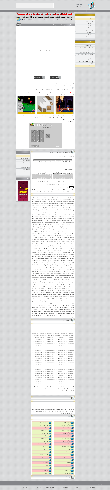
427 (46, 367)
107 (46, 337)
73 (71, 333)
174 (60, 343)
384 (39, 364)
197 (66, 345)
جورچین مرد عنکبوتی (44, 454)
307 (46, 356)
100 (73, 335)
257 (66, 350)
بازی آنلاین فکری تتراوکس (36, 311)
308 (48, 356)
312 (56, 356)
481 (33, 373)
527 (46, 377)
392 (56, 364)
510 (52, 375)
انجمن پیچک (92, 487)
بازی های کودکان (90, 27)
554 (60, 379)
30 (43, 331)
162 (35, 343)
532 (56, 377)
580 (73, 381)
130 (52, 339)
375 (62, 362)
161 (33, 343)
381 (33, 364)
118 (69, 337)
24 (34, 331)
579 (71, 381)
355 (62, 360)
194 (60, 345)
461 (33, 371)
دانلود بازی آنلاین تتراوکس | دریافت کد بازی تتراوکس (60, 152)
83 (45, 335)
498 (69, 373)
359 (71, 360)
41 (61, 331)
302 (35, 356)
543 (37, 379)
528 (48, 377)
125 (41, 339)
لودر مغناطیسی (67, 457)
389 (50, 364)
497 (66, 373)
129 (50, 339)
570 (52, 381)
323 (37, 358)
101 (33, 337)
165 (41, 343)
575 (62, 381)
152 (56, 341)
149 (50, 341)
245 (41, 350)
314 (60, 356)
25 (35, 331)
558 (69, 379)
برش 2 (47, 467)
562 (35, 381)
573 (58, 381)
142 (35, 341)
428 (48, 367)
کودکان (55, 10)
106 (43, 337)
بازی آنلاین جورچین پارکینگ (65, 433)
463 (37, 371)
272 (56, 352)
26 (37, 331)
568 (48, 381)
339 (71, 358)
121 (33, 339)
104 (39, 337)
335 (62, 358)
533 (58, 377)
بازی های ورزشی (90, 25)
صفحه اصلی (90, 10)
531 (54, 377)
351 (54, 360)
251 (54, 350)
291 (54, 354)
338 (69, 358)
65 (58, 333)
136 (64, 339)
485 (41, 373)
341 (33, 360)
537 (66, 377)
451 (54, 369)
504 (39, 375)
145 (41, 341)
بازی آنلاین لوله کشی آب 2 (43, 443)
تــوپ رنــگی (68, 451)
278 (69, 352)
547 (46, 379)
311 (54, 356)
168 (48, 343)
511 (54, 375)
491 (54, 373)
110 (52, 337)
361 (33, 362)
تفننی (38, 10)
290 (52, 354)
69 (64, 333)
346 (43, 360)
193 (58, 345)
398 (69, 364)
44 (66, 331)
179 (71, 343)
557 (66, 379)
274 (60, 352)
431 (54, 367)
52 (37, 333)
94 (63, 335)
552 (56, 379)
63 (55, 333)
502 (35, 375)
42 (63, 331)
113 (58, 337)
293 (58, 354)
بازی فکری (29, 10)
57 (45, 333)
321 (33, 358)
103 (37, 337)
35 (51, 331)
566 (43, 381)
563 (37, 381)
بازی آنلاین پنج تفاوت (44, 427)
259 (71, 350)
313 (58, 356)
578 (69, 381)
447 (46, 369)
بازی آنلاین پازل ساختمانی (43, 435)
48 (72, 331)
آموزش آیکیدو (90, 58)
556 (64, 379)
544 (39, 379)
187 (46, 345)
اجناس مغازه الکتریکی (50, 487)
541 (33, 379)
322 (35, 358)
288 (48, 354)
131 (54, 339)
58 (47, 333)
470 (52, 371)
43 (64, 331)
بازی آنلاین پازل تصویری (66, 435)
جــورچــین (68, 454)
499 (71, 373)
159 (71, 341)
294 (60, 354)
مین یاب (69, 449)
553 (58, 379)
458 (69, 369)
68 (63, 333)
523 (37, 377)
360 (73, 360)
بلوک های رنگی (68, 470)
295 (62, 354)
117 (66, 337)
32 (47, 331)
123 (37, 339)
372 (56, 362)
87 (51, 335)
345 (41, 360)
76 (34, 335)
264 (39, 352)
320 (73, 356)
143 (37, 341)
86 (50, 335)
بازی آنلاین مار (45, 446)
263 (37, 352)
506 (43, 375)
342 (35, 360)
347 (46, 360)
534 (60, 377)
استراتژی (36, 199)
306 (43, 356)
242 (35, 350)
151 (54, 341)
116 (64, 337)
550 (52, 379)
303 (37, 356)
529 (50, 377)
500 (73, 373)
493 (58, 373)
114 (60, 337)
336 (64, 358)
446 (43, 369)
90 (56, 335)
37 (55, 331)
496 (64, 373)
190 (52, 345)
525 (41, 377)
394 (60, 364)
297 (66, 354)
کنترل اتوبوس (45, 462)
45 (68, 331)
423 (37, 367)
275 (62, 352)
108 (48, 337)
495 (62, 373)
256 (64, 350)
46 (69, 331)
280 (73, 352)
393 (58, 364)
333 (58, 358)
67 (61, 333)
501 (33, 375)
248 (48, 350)
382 (35, 364)
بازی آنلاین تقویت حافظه (43, 441)
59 (48, 333)
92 (59, 335)
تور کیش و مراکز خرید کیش (88, 56)
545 (41, 379)
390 (52, 364)
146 (43, 341)
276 (64, 352)
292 (56, 354)
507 (46, 375)
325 (41, 358)
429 (50, 367)
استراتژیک (20, 10)
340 (73, 358)
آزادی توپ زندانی (45, 470)
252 (56, 350)
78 (37, 335)
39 (58, 331)
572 (56, 381)
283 (37, 354)
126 (43, 339)
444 (39, 369)
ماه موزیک (65, 487)
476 (64, 371)
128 (48, 339)
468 (48, 371)
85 (48, 335)
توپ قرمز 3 (68, 465)
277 (66, 352)
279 (71, 352)
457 (66, 369)
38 (56, 331)
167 (46, 343)
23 (32, 331)
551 (54, 379)
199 (71, 345)
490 (52, 373)
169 (50, 343)
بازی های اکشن (90, 23)
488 (48, 373)
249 (50, 350)
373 (58, 362)
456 (64, 369)
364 (39, 362)
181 (33, 345)
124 (39, 339)
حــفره (47, 451)
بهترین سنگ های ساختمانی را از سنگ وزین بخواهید (85, 48)
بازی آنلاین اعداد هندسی (66, 430)
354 (60, 360)
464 (39, 371)
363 (37, 362)
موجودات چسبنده (45, 465)
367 (46, 362)
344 (39, 360)
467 (46, 371)
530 (52, 377)
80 (40, 335)
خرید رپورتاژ (91, 65)
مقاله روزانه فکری (66, 320)
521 (33, 377)
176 (64, 343)
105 (41, 337)
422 (35, 367)
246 (43, 350)
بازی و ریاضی (68, 473)
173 (58, 343)
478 (69, 371)
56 (43, 333)
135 (62, 339)
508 (48, 375)
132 (56, 339)
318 (69, 356)
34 (50, 331)
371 (54, 362)
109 (50, 337)
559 (71, 379)
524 (39, 377)
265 (41, 352)
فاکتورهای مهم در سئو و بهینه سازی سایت (85, 54)
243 (37, 350)
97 (67, 335)
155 (62, 341)
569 (50, 381)
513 (58, 375)
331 (54, 358)
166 (43, 343)
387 (46, 364)
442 (35, 369)
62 (53, 333)
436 (64, 367)
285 (41, 354)
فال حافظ (38, 487)
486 (43, 373)
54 (40, 333)
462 (35, 371)
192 (56, 345)
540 (73, 377)
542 (35, 379)
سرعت (46, 10)
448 (48, 369)
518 (69, 375)
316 (64, 356)
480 (73, 371)
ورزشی (64, 10)
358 (69, 360)
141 (33, 341)
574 (60, 381)
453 (58, 369)
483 (37, 373)
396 (64, 364)
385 (41, 364)
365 (41, 362)
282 (35, 354)
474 (60, 371)
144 (39, 341)
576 (64, 381)
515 (62, 375)
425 (41, 367)
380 (73, 362)
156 (64, 341)
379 (71, 362)
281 (33, 354)
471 (54, 371)
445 (41, 369)
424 (39, 367)
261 (33, 352)
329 (50, 358)
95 (64, 335)
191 (54, 345)
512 (56, 375)
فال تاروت (25, 487)
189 (50, 345)
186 (43, 345)
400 (73, 364)
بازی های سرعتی (90, 32)
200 (73, 345)
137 (66, 339)
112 (56, 337)
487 (46, 373)
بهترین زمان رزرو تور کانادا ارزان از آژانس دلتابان (85, 61)
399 (71, 364)
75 (32, 335)
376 (64, 362)
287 (46, 354)
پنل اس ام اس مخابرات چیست (87, 49)
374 (60, 362)
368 (48, 362)
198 (69, 345)
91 (58, 335)
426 (43, 367)
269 (50, 352)
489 (50, 373)
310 (52, 356)
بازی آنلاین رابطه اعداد (66, 438)
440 (73, 367)
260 (73, 350)
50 (34, 333)
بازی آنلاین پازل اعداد (44, 433)
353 (58, 360)
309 (50, 356)
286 (43, 354)
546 (43, 379)
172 (56, 343)
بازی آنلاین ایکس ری (67, 422)
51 (35, 333)
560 (73, 379)
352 (56, 360)
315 (62, 356)
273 (58, 352)
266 (43, 352)
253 (58, 350)
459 (71, 369)
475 (62, 371)
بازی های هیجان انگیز (89, 36)
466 (43, 371)
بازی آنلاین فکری (90, 34)
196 (64, 345)
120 (73, 337)
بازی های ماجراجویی (25, 158)
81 (42, 335)
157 (66, 341)
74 (72, 333)
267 (46, 352)
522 (35, 377)
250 (52, 350)
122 (35, 339)
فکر (43, 229)
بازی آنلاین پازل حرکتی (66, 443)
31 (45, 331)
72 (69, 333)
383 (37, 364)
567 (46, 381)
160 (73, 341)
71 (68, 333)
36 (53, 331)
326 (43, 358)
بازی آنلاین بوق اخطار (66, 446)
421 (33, 367)
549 (50, 379)
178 (69, 343)
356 (64, 360)
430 (52, 367)
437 (66, 367)
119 (71, 337)
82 (43, 335)
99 (71, 335)
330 (52, 358)
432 (56, 367)
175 (62, 343)
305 (41, 356)
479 (71, 371)
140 (73, 339)
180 (73, 343)
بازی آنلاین (91, 18)
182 (35, 345)
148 (48, 341)
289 (50, 354)
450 (52, 369)
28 (40, 331)
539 (71, 377)
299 (71, 354)
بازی (62, 197)
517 (66, 375)
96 (66, 335)
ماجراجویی (82, 10)
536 (64, 377)
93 (61, 335)
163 (37, 343)
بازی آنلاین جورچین (44, 430)
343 (37, 360)
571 (54, 381)
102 (35, 337)
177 (66, 343)
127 (46, 339)
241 (33, 350)
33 (48, 331)
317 (66, 356)
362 (35, 362)
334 (60, 358)
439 (71, 367)
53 (39, 333)
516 (64, 375)
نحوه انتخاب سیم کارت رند (88, 45)
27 (39, 331)
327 (46, 358)
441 (33, 369)
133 (58, 339)
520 (73, 375)
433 (58, 367)
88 (53, 335)
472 (56, 371)
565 (41, 381)
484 (39, 373)
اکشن (73, 10)
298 (69, 354)
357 (66, 360)
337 (66, 358)
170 (52, 343)
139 (71, 339)
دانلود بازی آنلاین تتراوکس (64, 187)
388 (48, 364)
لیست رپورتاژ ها (90, 63)
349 (50, 360)
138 (69, 339)
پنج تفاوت (69, 462)
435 (62, 367)
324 (39, 358)
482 (35, 373)
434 (60, 367)
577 (66, 381)
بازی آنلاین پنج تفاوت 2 (66, 441)
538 (69, 377)
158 (69, 341)
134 (60, 339)
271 (54, 352)
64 (56, 333)
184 (39, 345)
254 (60, 350)
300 (73, 354)
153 (58, 341)
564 (39, 381)
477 (66, 371)
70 (66, 333)
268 (48, 352)
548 (48, 379)
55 (42, 333)
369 (50, 362)
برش (70, 467)
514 (60, 375)
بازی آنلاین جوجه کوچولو (43, 425)
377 (66, 362)
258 (69, 350)
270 (52, 352)
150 (52, 341)
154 (60, 341)
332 (56, 358)
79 (38, 335)
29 (42, 331)
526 (43, 377)
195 (62, 345)
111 (54, 337)
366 (43, 362)
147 (46, 341)
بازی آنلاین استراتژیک (89, 30)
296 (64, 354)
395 (62, 364)
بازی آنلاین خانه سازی (44, 422)
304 (39, 356)
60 (50, 333)
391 (54, 364)
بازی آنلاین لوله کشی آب (66, 427)
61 (51, 333)
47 (71, 331)
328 (48, 358)
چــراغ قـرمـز (45, 449)
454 (60, 369)
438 (69, 367)
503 (37, 375)
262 (35, 352)
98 (69, 335)
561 (33, 381)
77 (35, 335)
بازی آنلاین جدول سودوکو (66, 425)
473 (58, 371)
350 (52, 360)
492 (56, 373)
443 (37, 369)
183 (37, 345)
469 (50, 371)
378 (69, 362)
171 (54, 343)
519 (71, 375)
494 (60, 373)
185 (41, 345)
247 (46, 350)
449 (50, 369)
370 (52, 362)
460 (73, 369)
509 (50, 375)
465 (41, 371)
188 (48, 345)
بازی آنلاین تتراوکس (79, 6)
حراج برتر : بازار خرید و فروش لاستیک (86, 52)
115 (62, 337)
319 (71, 356)
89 (55, 335)
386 (43, 364)
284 (39, 354)
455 (62, 369)
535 (62, 377)
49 (32, 333)
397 (66, 364)
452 (56, 369)
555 (62, 379)
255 (62, 350)
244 (39, 350)
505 (41, 375)
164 (39, 343)
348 (48, 360)
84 (47, 335)
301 (33, 356)
